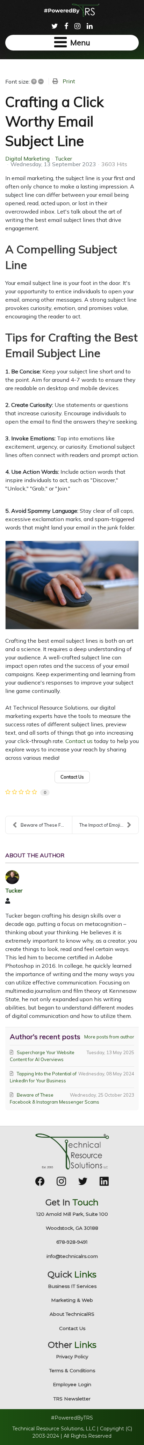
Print (69, 81)
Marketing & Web (72, 1300)
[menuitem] (54, 25)
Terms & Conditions (72, 1370)
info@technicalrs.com (72, 1256)
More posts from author (109, 1037)
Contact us (79, 740)
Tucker (63, 158)
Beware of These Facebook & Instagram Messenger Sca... (46, 825)
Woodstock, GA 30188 (72, 1228)
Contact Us (72, 1328)
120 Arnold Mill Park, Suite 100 (72, 1214)
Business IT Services (72, 1286)
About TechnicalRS (72, 1314)
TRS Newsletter (72, 1398)
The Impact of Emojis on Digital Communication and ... (108, 825)
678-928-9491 (72, 1242)
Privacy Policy (72, 1356)
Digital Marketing (27, 158)
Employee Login (72, 1384)
